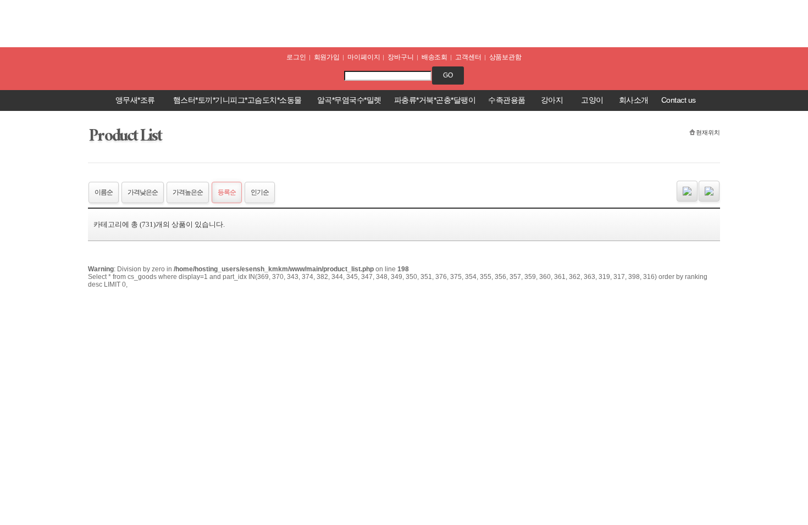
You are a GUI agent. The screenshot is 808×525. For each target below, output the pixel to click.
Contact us (678, 100)
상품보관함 (505, 57)
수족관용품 (506, 100)
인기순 (260, 192)
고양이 (592, 100)
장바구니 (401, 57)
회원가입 (327, 57)
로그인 (296, 57)
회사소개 (634, 100)
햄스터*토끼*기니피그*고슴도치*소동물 (237, 100)
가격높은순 (188, 192)
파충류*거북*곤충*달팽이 (435, 100)
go (448, 75)
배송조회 (435, 57)
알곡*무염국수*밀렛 (349, 100)
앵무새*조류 (135, 100)
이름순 (104, 192)
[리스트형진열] (709, 191)
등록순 (227, 192)
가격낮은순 (143, 192)
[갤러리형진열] (687, 191)
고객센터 (468, 57)
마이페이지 (363, 57)
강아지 (552, 100)
